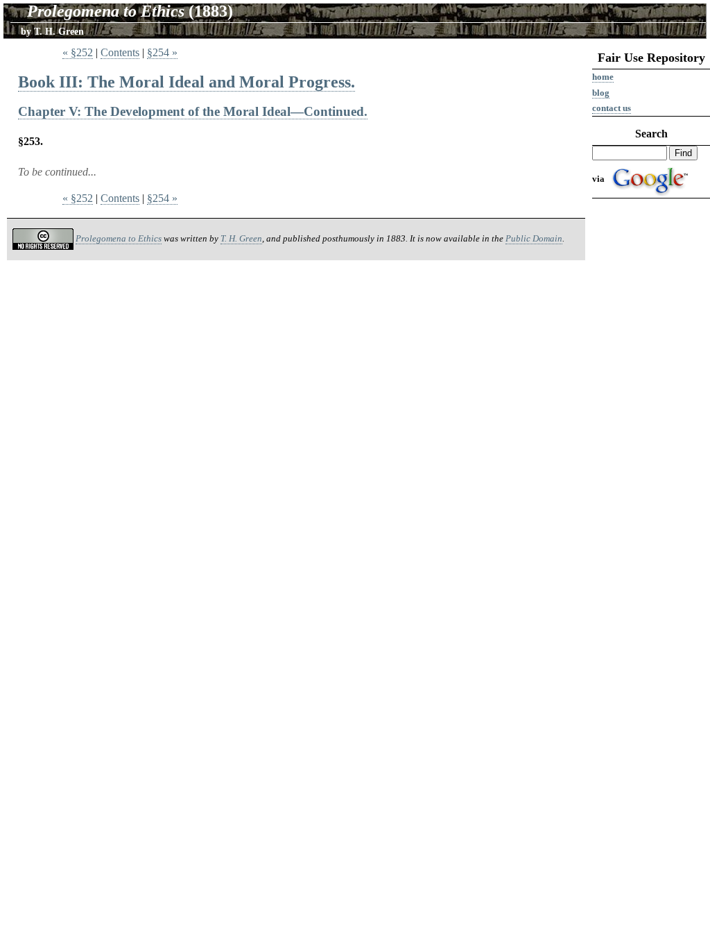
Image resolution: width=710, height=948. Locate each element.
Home (603, 76)
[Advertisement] (651, 418)
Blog (600, 92)
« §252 (77, 52)
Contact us (611, 108)
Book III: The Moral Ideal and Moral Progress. (186, 82)
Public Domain (533, 238)
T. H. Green (241, 238)
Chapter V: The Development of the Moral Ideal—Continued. (192, 111)
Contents (120, 52)
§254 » (162, 52)
